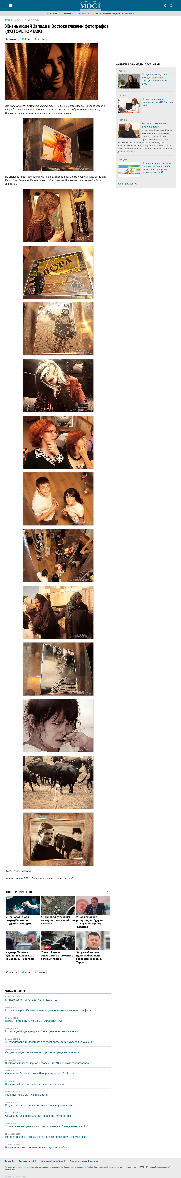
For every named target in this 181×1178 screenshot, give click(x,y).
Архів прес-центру (127, 183)
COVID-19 (84, 13)
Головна (52, 13)
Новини (68, 13)
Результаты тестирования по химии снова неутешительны (39, 1105)
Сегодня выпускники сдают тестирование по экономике (38, 1115)
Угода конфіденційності (53, 1161)
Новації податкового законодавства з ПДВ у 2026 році (157, 102)
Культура (19, 20)
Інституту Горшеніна (88, 1161)
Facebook (68, 878)
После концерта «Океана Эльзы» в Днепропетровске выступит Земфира (48, 1010)
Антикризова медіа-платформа (114, 13)
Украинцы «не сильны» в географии (26, 1094)
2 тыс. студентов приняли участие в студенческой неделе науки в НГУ (46, 1126)
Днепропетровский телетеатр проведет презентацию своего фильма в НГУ (49, 1042)
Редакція (9, 1161)
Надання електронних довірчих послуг (154, 125)
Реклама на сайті (27, 1161)
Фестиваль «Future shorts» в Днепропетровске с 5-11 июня (40, 1073)
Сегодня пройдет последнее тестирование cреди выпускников (42, 1052)
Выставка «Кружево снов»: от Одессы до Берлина (34, 1084)
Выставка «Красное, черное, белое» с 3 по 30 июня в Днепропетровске (47, 1063)
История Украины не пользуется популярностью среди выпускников (45, 1137)
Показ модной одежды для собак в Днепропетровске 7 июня (41, 1031)
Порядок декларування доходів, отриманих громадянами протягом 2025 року (158, 79)
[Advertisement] (140, 38)
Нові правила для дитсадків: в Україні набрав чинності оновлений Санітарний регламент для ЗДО (157, 167)
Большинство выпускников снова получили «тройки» (37, 1147)
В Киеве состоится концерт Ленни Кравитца (31, 999)
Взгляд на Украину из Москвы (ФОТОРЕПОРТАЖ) (34, 1020)
